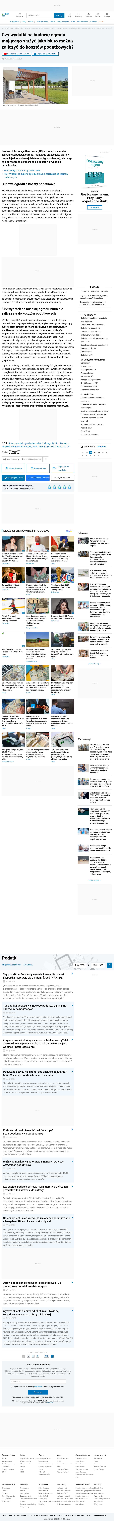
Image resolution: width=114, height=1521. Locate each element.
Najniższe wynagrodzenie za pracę (94, 411)
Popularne (85, 291)
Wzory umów (98, 1496)
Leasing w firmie (62, 1469)
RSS (74, 1515)
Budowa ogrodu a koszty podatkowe (22, 170)
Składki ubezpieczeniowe (84, 1493)
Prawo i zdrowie (44, 1475)
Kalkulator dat (86, 352)
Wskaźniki (89, 394)
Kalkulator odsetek (63, 1496)
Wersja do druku (15, 468)
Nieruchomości (82, 22)
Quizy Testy (85, 431)
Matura (22, 1501)
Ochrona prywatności (17, 1515)
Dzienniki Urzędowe (45, 1493)
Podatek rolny (86, 428)
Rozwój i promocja (8, 1496)
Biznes (30, 22)
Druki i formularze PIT (89, 383)
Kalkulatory (90, 314)
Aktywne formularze (94, 359)
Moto (73, 22)
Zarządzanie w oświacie (28, 1499)
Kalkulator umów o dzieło (91, 335)
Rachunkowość (87, 376)
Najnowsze (95, 291)
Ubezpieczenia (25, 1464)
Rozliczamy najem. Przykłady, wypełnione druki (95, 198)
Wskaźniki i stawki (82, 1484)
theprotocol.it (98, 1501)
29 (103, 453)
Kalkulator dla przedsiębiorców (93, 325)
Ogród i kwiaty (99, 1469)
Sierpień (102, 446)
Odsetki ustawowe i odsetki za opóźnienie (92, 399)
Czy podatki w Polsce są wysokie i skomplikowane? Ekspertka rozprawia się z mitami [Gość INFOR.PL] (93, 297)
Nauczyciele (24, 1493)
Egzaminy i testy (26, 1496)
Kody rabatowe (99, 1493)
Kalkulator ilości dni (88, 348)
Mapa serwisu (100, 1515)
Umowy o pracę (87, 366)
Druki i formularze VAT (89, 386)
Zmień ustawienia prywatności (40, 1515)
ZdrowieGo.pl (98, 1488)
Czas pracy (85, 363)
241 (46, 1356)
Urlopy (22, 1466)
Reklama (89, 1515)
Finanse (97, 1464)
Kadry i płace (6, 1499)
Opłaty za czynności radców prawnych (92, 419)
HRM (22, 1472)
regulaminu (38, 1387)
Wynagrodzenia (87, 373)
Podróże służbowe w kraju (84, 1488)
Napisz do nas (40, 468)
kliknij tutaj (50, 1403)
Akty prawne (43, 1484)
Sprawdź (94, 207)
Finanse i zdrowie (63, 1472)
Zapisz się (38, 1392)
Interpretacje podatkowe (29, 28)
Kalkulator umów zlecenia (91, 331)
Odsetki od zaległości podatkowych (94, 345)
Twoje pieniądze (63, 22)
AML (77, 1477)
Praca (41, 1469)
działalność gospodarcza (31, 459)
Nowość (94, 191)
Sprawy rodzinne (44, 1458)
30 (107, 453)
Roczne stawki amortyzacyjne (92, 424)
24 (83, 453)
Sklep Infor (42, 1472)
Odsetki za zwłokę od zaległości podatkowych (93, 406)
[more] (45, 459)
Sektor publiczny (42, 22)
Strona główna (7, 28)
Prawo (52, 22)
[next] (52, 1356)
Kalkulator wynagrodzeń (90, 328)
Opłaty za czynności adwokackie (93, 414)
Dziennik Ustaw (44, 1488)
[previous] (23, 1356)
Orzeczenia (28, 965)
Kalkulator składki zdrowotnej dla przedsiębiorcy (94, 319)
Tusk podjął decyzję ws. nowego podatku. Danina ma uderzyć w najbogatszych (93, 303)
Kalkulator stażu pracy (65, 1499)
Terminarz (89, 446)
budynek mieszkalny (11, 459)
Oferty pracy (98, 1504)
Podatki (16, 28)
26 (91, 453)
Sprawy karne (43, 1461)
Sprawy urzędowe (45, 1466)
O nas (4, 1515)
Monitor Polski (43, 1491)
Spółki (59, 1461)
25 (87, 453)
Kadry (24, 22)
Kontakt (80, 1515)
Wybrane (104, 291)
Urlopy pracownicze (88, 370)
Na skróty (97, 1484)
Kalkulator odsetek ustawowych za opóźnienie (94, 340)
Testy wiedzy (24, 1507)
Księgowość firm (8, 1455)
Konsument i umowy (46, 1464)
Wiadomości (98, 1458)
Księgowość (14, 22)
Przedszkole (24, 1488)
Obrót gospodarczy (8, 1464)
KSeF (102, 22)
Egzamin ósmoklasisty (28, 1504)
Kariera (68, 1515)
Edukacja (93, 22)
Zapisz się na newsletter (63, 468)
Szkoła (22, 1491)
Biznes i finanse (62, 1458)
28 (99, 453)
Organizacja (6, 1488)
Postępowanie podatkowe (91, 380)
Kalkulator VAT (86, 355)
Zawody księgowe (8, 1469)
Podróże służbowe (81, 1496)
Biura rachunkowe (82, 1455)
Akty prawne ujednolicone (48, 1501)
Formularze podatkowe (90, 390)
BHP (21, 1469)
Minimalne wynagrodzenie (84, 1491)
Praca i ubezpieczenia (64, 1464)
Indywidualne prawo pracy (29, 1458)
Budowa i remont (100, 1466)
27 (95, 453)
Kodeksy (42, 1504)
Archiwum (97, 1491)
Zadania (4, 1493)
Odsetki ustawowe (81, 1499)
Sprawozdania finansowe (84, 1475)
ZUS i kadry (6, 1466)
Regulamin (58, 1515)
